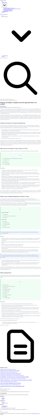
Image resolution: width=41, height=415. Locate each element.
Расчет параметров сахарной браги (8, 10)
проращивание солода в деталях (17, 158)
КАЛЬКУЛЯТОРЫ (4, 2)
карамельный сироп (7, 269)
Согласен (2, 414)
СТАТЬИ (3, 12)
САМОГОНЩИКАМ (5, 11)
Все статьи (3, 398)
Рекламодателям (4, 406)
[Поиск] (0, 13)
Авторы (3, 399)
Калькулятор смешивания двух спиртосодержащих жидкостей (12, 8)
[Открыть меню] (0, 14)
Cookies (3, 402)
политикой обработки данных (35, 413)
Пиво (1, 106)
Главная (3, 397)
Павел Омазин (4, 106)
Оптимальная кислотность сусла (8, 9)
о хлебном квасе (20, 116)
